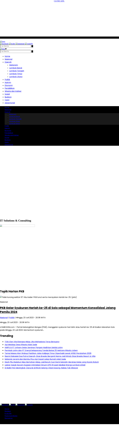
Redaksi (8, 411)
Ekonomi (8, 85)
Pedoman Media (11, 416)
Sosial (7, 94)
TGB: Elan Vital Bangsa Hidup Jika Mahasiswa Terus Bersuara (32, 341)
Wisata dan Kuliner (13, 91)
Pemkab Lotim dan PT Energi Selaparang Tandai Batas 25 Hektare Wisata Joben (41, 350)
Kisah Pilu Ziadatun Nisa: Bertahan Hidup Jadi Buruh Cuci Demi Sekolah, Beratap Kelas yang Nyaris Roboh (52, 362)
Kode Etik (8, 413)
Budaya (8, 97)
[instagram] (20, 44)
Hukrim (8, 82)
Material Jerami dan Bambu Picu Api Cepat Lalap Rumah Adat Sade (35, 359)
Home (7, 56)
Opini (7, 100)
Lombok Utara (15, 76)
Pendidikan (10, 88)
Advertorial (10, 102)
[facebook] (4, 44)
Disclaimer (9, 418)
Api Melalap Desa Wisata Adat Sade (21, 344)
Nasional (8, 59)
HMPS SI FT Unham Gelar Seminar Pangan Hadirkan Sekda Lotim (34, 347)
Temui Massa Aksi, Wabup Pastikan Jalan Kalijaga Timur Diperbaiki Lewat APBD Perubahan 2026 (48, 353)
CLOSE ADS (59, 1)
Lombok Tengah (16, 70)
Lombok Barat (15, 68)
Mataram (13, 65)
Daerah (8, 62)
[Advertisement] (59, 18)
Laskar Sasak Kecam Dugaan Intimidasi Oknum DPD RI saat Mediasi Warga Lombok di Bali (45, 365)
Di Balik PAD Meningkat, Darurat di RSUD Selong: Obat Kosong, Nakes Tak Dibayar (41, 368)
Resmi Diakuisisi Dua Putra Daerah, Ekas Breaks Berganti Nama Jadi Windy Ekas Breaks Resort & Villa (50, 356)
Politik (7, 79)
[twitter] (12, 44)
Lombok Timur (15, 73)
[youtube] (29, 44)
